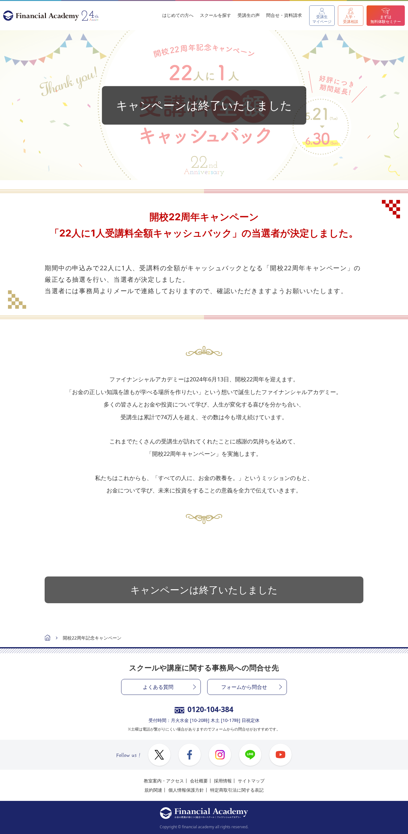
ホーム (47, 638)
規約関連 (153, 790)
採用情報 (223, 781)
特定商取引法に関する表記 (237, 790)
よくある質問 (158, 686)
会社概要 (199, 781)
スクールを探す (215, 15)
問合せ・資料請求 (284, 15)
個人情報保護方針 (186, 790)
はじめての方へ (177, 15)
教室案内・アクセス (164, 781)
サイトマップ (251, 781)
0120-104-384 (210, 709)
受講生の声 (248, 15)
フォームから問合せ (244, 686)
